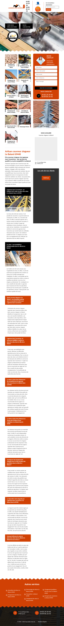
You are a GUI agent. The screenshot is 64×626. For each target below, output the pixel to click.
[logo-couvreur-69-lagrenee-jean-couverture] (15, 6)
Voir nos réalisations (12, 26)
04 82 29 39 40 (28, 3)
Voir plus (46, 178)
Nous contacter (26, 26)
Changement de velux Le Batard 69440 (32, 599)
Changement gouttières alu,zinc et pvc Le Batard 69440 (51, 591)
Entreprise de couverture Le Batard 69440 (51, 597)
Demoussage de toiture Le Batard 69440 (32, 590)
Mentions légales (42, 621)
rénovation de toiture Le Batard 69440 (14, 591)
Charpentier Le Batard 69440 (31, 595)
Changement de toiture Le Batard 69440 (14, 595)
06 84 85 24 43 (28, 9)
